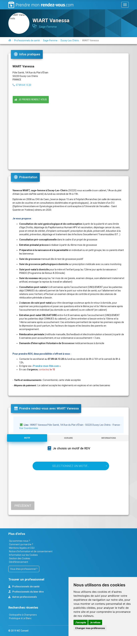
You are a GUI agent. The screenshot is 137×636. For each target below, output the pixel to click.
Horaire (68, 438)
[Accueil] (9, 40)
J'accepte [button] (80, 622)
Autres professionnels (24, 597)
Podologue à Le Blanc (20, 618)
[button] (71, 466)
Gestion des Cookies (19, 558)
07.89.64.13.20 (23, 85)
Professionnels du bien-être (28, 591)
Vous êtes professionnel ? (23, 569)
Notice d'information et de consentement (30, 551)
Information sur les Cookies (23, 555)
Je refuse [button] (95, 622)
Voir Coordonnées (28, 428)
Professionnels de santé (25, 586)
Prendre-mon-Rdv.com (46, 366)
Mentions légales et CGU (22, 548)
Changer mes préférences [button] (90, 628)
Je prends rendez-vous (32, 99)
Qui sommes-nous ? (19, 541)
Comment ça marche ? (21, 544)
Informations (108, 438)
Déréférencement (18, 562)
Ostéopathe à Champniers (23, 614)
